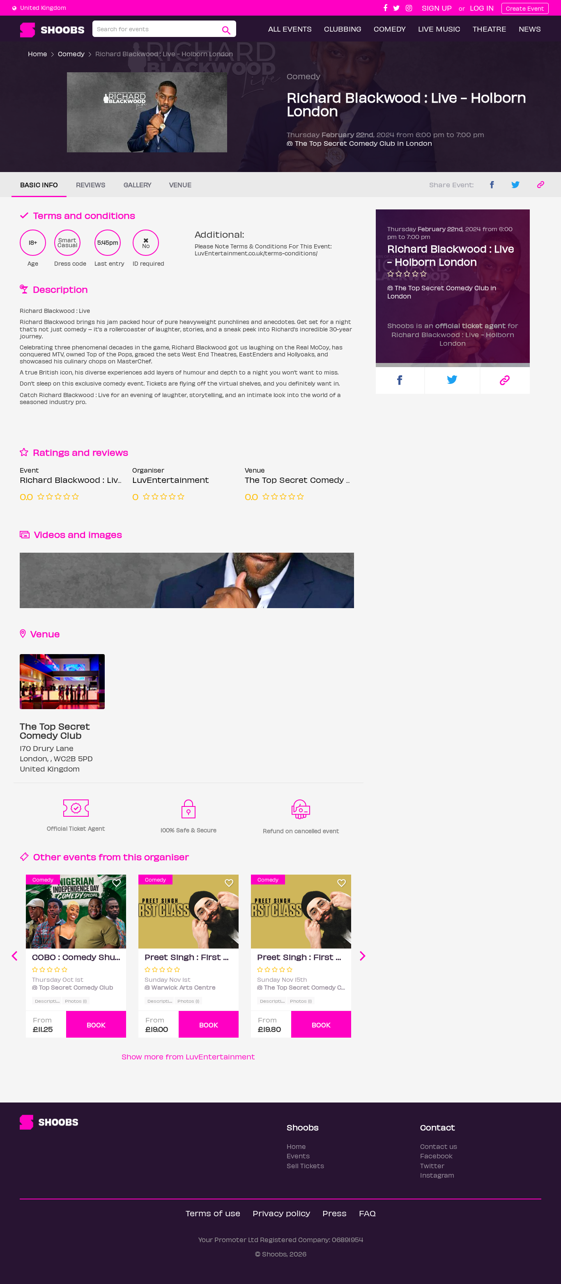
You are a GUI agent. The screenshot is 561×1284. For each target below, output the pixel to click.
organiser (166, 856)
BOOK (96, 1025)
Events (298, 1156)
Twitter (432, 1165)
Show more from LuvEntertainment (188, 1056)
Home (37, 53)
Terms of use (213, 1213)
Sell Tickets (305, 1165)
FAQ (367, 1213)
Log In (482, 7)
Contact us (438, 1146)
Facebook (436, 1156)
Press (334, 1213)
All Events (290, 28)
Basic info (39, 184)
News (530, 28)
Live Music (439, 28)
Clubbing (342, 28)
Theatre (489, 28)
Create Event (525, 8)
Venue (180, 184)
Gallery (137, 184)
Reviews (91, 184)
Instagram (437, 1175)
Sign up (437, 7)
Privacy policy (281, 1213)
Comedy (390, 28)
